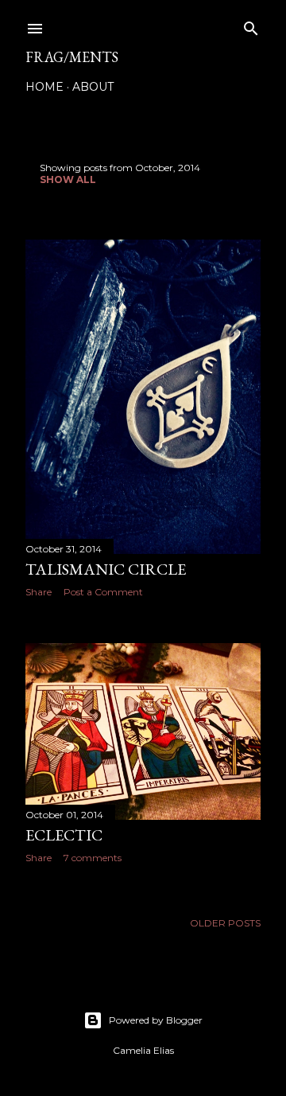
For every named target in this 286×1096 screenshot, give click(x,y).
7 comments (93, 858)
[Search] (251, 25)
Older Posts (225, 923)
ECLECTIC (63, 835)
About (93, 87)
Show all (68, 179)
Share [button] (38, 592)
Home (44, 87)
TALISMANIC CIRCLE (105, 569)
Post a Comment (103, 592)
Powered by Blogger (156, 1020)
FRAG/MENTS (71, 57)
